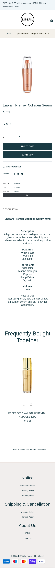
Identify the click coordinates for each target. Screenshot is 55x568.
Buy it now (27, 155)
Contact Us (27, 538)
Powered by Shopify (36, 556)
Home (8, 33)
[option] (27, 392)
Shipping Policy (27, 512)
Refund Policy (27, 517)
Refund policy (27, 495)
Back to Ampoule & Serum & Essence (29, 449)
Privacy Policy (27, 490)
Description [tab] (10, 209)
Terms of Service (27, 485)
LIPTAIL (27, 533)
